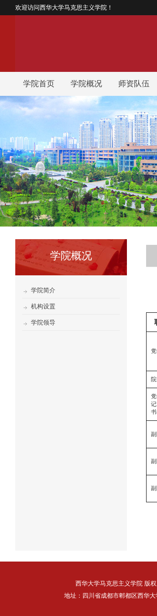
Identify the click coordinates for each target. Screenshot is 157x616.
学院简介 (43, 290)
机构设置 (43, 306)
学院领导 (43, 322)
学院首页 (39, 83)
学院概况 (86, 83)
